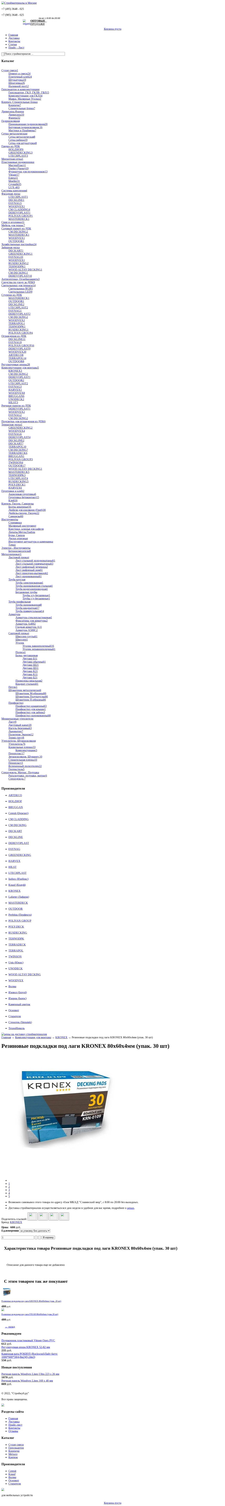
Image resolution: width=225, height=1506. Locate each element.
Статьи (12, 44)
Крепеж (13, 1457)
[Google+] (32, 1216)
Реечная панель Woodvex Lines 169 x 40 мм (27, 1380)
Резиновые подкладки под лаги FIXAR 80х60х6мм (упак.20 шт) (29, 1314)
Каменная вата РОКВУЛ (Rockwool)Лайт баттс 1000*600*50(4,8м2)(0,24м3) (29, 1355)
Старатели (14, 1483)
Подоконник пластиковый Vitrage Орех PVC (28, 1340)
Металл (12, 1454)
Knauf (11, 1474)
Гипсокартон (16, 1447)
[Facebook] (54, 1216)
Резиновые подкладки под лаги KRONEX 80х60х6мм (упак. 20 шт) (31, 1301)
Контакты (14, 41)
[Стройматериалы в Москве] (19, 2)
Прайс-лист (15, 1424)
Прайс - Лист (16, 47)
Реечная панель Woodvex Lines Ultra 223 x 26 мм (30, 1373)
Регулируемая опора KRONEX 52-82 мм (25, 1347)
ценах (130, 1207)
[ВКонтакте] (43, 1216)
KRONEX (61, 1037)
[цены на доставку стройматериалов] (24, 1034)
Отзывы (13, 1431)
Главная (13, 34)
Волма (12, 1477)
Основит (13, 1480)
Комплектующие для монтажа (33, 1037)
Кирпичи (14, 1450)
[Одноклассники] (64, 1216)
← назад (10, 1326)
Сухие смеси (16, 1444)
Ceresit (12, 1470)
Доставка (14, 38)
